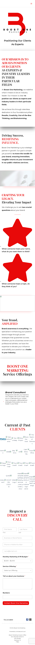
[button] (3, 401)
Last (19, 532)
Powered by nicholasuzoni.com (17, 631)
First (4, 532)
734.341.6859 (8, 620)
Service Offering (10, 566)
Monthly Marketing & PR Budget (16, 557)
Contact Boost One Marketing (16, 603)
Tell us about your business (14, 576)
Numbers (6, 593)
